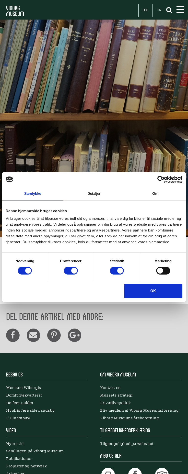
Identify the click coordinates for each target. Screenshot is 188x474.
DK (145, 10)
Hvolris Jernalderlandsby (30, 411)
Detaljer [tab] (94, 193)
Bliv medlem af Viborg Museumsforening (139, 411)
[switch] (71, 271)
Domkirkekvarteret (24, 395)
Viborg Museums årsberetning (129, 418)
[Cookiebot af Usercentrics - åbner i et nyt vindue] (161, 179)
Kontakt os (110, 388)
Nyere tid (15, 444)
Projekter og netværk (26, 466)
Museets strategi (116, 395)
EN (159, 10)
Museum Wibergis (23, 388)
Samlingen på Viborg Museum (35, 451)
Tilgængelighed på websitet (126, 444)
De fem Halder (20, 403)
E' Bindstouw (18, 418)
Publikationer (19, 459)
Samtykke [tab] (32, 193)
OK (153, 291)
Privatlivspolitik (115, 403)
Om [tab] (155, 193)
